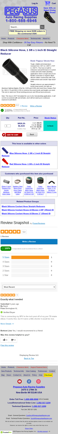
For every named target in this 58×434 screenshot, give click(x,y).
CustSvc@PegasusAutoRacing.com (38, 415)
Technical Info (36, 38)
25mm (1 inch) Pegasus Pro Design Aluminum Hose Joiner (6, 190)
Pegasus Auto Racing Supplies (29, 387)
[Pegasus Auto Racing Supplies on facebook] (29, 383)
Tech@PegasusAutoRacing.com (41, 418)
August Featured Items (39, 367)
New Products (6, 371)
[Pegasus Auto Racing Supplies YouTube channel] (19, 383)
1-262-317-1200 (39, 406)
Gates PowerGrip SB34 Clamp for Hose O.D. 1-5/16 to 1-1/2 (29, 190)
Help (40, 375)
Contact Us (17, 375)
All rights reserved (42, 431)
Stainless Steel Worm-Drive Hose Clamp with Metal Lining (17, 190)
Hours (9, 375)
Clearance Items (22, 38)
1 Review (23, 106)
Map (3, 375)
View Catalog (31, 371)
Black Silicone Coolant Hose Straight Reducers (23, 206)
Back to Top (29, 358)
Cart (51, 2)
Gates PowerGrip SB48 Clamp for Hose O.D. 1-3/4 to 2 (40, 190)
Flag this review (7, 345)
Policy (34, 375)
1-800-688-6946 (31, 399)
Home (3, 38)
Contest (52, 371)
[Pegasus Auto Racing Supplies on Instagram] (38, 383)
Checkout (48, 375)
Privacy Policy (29, 428)
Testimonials (42, 371)
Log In (35, 3)
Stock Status (50, 118)
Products (11, 38)
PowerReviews (39, 223)
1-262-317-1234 (43, 403)
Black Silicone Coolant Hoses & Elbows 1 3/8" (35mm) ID (28, 210)
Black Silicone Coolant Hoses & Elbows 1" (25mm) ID (26, 213)
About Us (46, 38)
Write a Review (36, 106)
